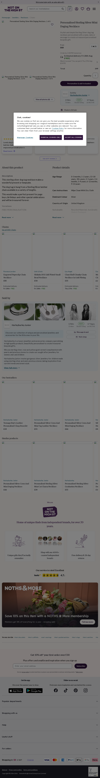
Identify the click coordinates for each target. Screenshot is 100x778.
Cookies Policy (58, 128)
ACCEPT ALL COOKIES (73, 137)
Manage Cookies (25, 137)
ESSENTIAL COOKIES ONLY (51, 137)
